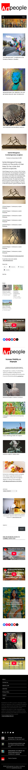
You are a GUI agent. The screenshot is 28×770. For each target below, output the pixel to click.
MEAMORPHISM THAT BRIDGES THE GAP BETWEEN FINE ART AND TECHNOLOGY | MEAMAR (16, 752)
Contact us (5, 682)
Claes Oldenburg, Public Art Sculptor (12, 435)
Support (4, 695)
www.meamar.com (16, 517)
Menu (23, 17)
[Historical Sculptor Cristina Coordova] (7, 287)
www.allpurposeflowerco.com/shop (12, 481)
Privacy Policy (5, 692)
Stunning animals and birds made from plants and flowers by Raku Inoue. (16, 745)
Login (3, 698)
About (3, 679)
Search (5, 525)
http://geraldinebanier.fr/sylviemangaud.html (14, 256)
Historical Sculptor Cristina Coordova (13, 397)
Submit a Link (5, 685)
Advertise (4, 688)
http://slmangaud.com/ (8, 260)
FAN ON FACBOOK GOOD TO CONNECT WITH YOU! (11, 537)
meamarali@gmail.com (8, 716)
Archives (5, 489)
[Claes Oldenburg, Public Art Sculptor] (7, 302)
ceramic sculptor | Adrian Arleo (11, 454)
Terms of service (12, 758)
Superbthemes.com (17, 767)
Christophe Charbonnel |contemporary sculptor (13, 416)
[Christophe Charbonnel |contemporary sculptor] (18, 287)
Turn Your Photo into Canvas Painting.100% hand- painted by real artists (14, 603)
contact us (20, 376)
